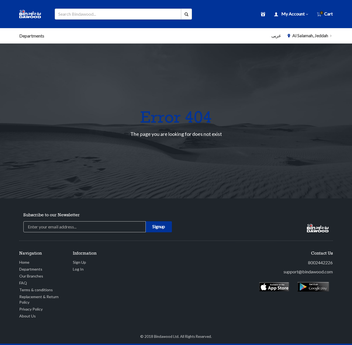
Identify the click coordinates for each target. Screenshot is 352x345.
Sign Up (79, 262)
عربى (276, 35)
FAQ (23, 283)
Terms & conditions (36, 289)
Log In (78, 269)
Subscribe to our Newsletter (51, 215)
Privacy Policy (31, 309)
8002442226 (320, 262)
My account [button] (293, 13)
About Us (27, 316)
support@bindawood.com (308, 271)
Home (24, 262)
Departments (31, 35)
